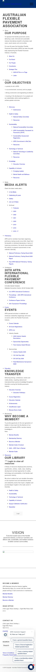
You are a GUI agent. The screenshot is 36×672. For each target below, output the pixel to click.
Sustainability (13, 124)
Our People (12, 63)
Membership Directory (15, 438)
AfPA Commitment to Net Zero (22, 141)
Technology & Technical (16, 149)
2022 (14, 215)
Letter (15, 75)
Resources (16, 120)
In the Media (12, 192)
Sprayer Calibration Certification (18, 504)
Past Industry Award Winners (21, 345)
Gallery (11, 198)
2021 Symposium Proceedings (18, 303)
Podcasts (16, 208)
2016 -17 (15, 231)
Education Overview (19, 164)
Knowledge (12, 161)
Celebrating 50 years (15, 195)
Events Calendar (14, 323)
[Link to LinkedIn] (19, 669)
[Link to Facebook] (25, 669)
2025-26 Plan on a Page (20, 72)
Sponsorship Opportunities (21, 341)
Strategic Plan (13, 69)
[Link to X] (22, 669)
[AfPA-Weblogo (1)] (15, 4)
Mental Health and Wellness (21, 174)
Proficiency (8, 236)
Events (7, 307)
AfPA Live (12, 330)
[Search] (26, 4)
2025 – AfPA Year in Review (17, 448)
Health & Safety (13, 114)
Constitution (12, 66)
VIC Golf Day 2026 (18, 355)
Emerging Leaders (18, 171)
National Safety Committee (21, 117)
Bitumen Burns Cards (15, 410)
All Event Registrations (15, 327)
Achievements (13, 403)
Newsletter (12, 507)
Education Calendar (14, 400)
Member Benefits (14, 435)
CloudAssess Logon (15, 407)
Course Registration (14, 397)
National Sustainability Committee (23, 127)
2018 (14, 228)
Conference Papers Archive (17, 300)
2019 (14, 224)
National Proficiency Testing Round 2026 (20, 253)
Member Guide (13, 451)
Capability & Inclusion (15, 168)
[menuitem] (26, 4)
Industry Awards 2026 (19, 352)
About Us (11, 56)
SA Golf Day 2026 (18, 358)
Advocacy (12, 107)
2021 (14, 218)
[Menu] (30, 4)
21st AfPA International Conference (19, 292)
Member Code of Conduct (16, 445)
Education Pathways (19, 392)
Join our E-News (13, 202)
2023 (14, 211)
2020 (14, 221)
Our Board (12, 59)
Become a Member (14, 441)
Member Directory (8, 597)
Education (7, 368)
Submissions (17, 110)
